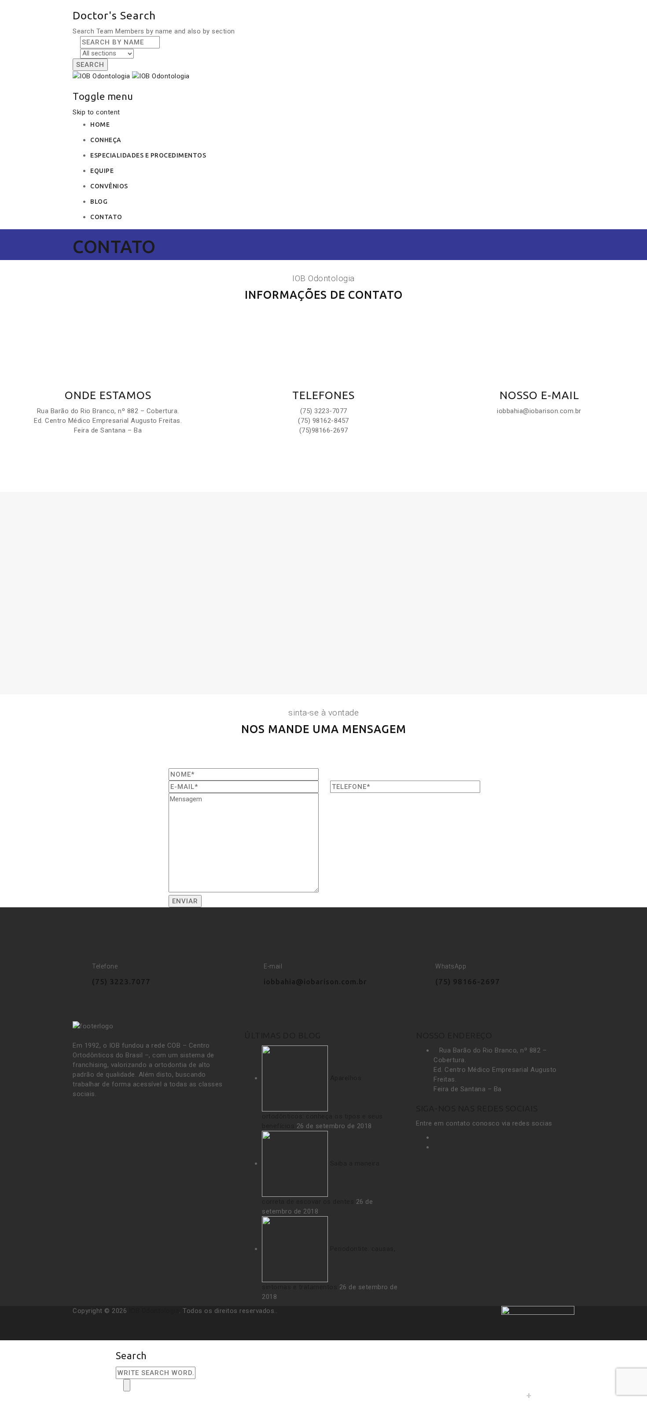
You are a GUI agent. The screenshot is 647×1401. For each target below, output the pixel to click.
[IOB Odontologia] (131, 76)
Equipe (102, 170)
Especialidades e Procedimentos (148, 155)
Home (100, 124)
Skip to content (96, 112)
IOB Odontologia (154, 1311)
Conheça (105, 139)
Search (90, 65)
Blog (98, 201)
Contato (106, 216)
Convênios (109, 186)
